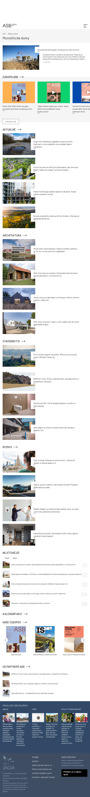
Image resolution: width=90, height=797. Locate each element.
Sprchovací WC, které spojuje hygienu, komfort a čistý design (34, 683)
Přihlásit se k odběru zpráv (72, 773)
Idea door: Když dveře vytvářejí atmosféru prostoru (30, 603)
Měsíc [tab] (15, 558)
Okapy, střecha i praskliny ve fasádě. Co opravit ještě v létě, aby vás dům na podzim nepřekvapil (52, 730)
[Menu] (85, 25)
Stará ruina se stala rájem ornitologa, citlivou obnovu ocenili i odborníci (38, 593)
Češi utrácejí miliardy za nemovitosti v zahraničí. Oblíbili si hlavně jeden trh (39, 584)
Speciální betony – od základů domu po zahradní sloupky (32, 693)
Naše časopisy (12, 622)
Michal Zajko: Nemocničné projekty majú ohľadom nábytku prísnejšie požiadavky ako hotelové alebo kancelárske (8, 732)
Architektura (12, 235)
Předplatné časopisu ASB (42, 769)
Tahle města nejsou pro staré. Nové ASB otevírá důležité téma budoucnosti (53, 109)
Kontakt (35, 761)
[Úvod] (10, 25)
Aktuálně (9, 129)
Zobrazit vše (10, 121)
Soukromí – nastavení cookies (43, 777)
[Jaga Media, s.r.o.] (9, 762)
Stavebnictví (11, 341)
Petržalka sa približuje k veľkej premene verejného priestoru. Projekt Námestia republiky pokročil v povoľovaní (21, 734)
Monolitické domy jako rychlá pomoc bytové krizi (58, 50)
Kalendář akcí (12, 614)
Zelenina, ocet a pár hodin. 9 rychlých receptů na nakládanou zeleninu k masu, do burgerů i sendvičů (80, 732)
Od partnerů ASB (14, 666)
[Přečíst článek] (21, 57)
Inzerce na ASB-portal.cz (42, 765)
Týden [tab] (6, 558)
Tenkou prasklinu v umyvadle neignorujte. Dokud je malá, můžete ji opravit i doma (37, 730)
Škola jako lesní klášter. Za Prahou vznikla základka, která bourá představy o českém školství (46, 574)
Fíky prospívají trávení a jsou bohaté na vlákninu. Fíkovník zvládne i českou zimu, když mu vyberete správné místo (66, 733)
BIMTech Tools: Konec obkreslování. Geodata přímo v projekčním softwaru (39, 674)
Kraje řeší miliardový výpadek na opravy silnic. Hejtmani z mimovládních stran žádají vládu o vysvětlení (53, 144)
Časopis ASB (10, 77)
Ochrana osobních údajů (42, 773)
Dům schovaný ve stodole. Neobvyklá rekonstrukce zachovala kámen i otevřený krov (43, 564)
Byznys (7, 447)
